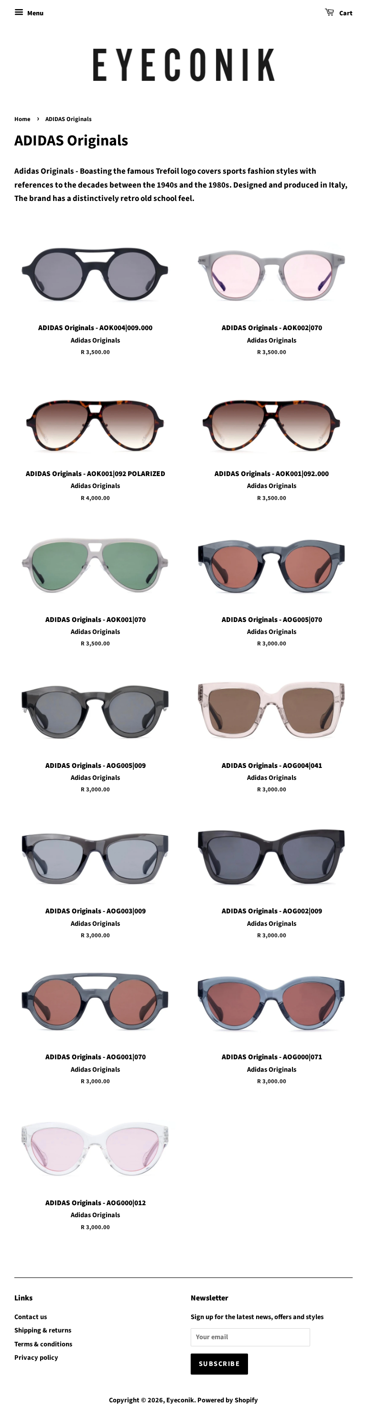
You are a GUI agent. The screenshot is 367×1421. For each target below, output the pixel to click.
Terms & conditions (43, 1344)
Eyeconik (180, 1400)
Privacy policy (36, 1358)
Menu (34, 13)
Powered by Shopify (227, 1400)
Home (22, 119)
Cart (345, 13)
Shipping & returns (42, 1330)
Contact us (30, 1317)
